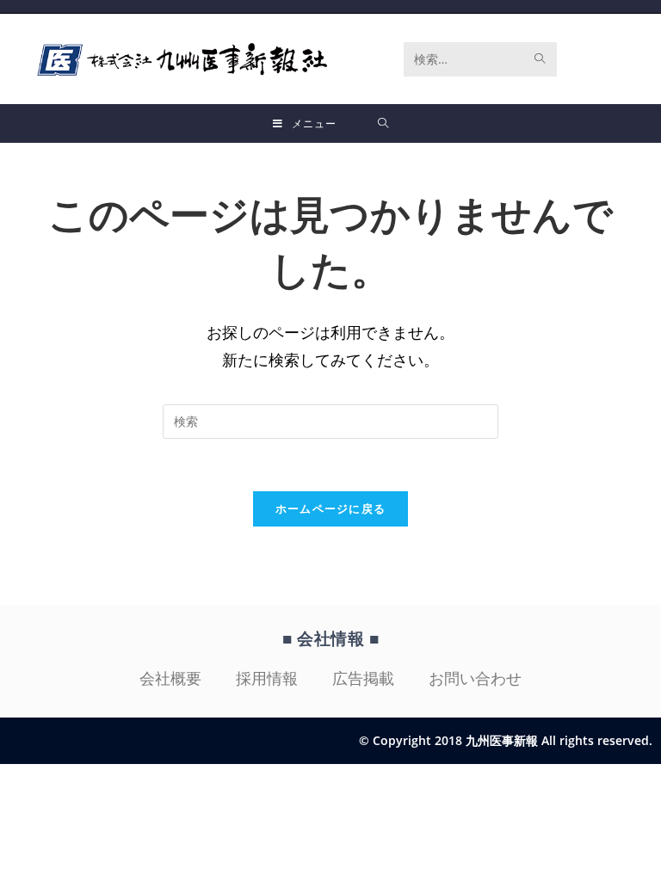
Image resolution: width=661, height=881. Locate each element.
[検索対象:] (383, 123)
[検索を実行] (540, 59)
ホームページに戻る (330, 508)
